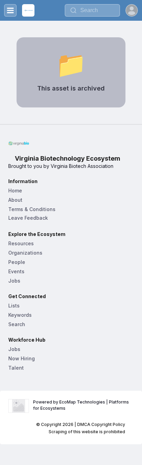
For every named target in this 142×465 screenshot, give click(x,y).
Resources (21, 243)
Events (16, 271)
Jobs (14, 281)
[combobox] (92, 10)
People (16, 262)
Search (16, 324)
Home (15, 190)
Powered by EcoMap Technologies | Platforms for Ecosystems (81, 405)
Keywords (20, 315)
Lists (14, 306)
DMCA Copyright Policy (101, 424)
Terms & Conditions (31, 209)
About (15, 200)
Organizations (25, 253)
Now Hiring (21, 358)
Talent (16, 368)
